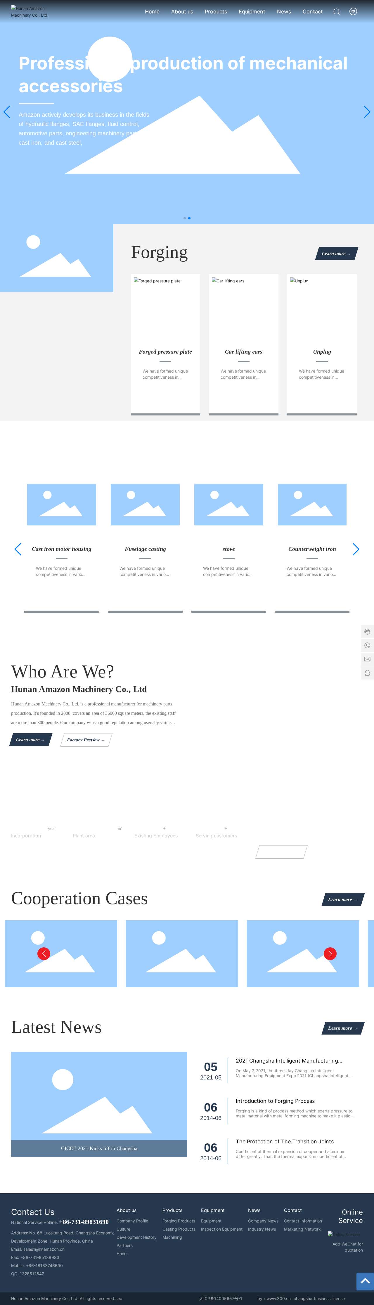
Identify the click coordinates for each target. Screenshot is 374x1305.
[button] (184, 218)
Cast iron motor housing (61, 549)
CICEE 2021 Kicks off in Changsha (99, 1148)
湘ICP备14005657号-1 (220, 1298)
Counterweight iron (312, 549)
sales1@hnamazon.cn (44, 1249)
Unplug (322, 351)
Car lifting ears (243, 351)
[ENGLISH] (354, 11)
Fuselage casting (145, 549)
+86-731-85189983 (39, 1257)
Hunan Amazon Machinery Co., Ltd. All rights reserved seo (66, 1298)
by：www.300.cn (274, 1298)
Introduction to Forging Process (275, 1101)
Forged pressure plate (165, 351)
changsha (303, 1298)
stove (229, 549)
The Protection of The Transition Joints (285, 1141)
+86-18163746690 (44, 1265)
